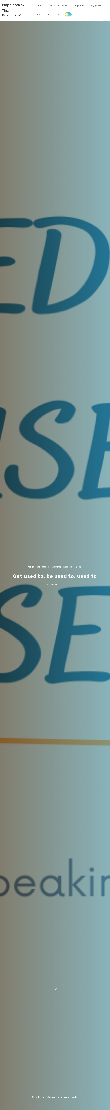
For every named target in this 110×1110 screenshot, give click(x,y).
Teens (78, 567)
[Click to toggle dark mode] (68, 14)
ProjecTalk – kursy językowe (88, 5)
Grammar (56, 567)
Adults (31, 567)
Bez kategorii (42, 567)
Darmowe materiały (57, 5)
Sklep (38, 14)
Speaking (67, 567)
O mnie (39, 5)
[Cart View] (49, 14)
